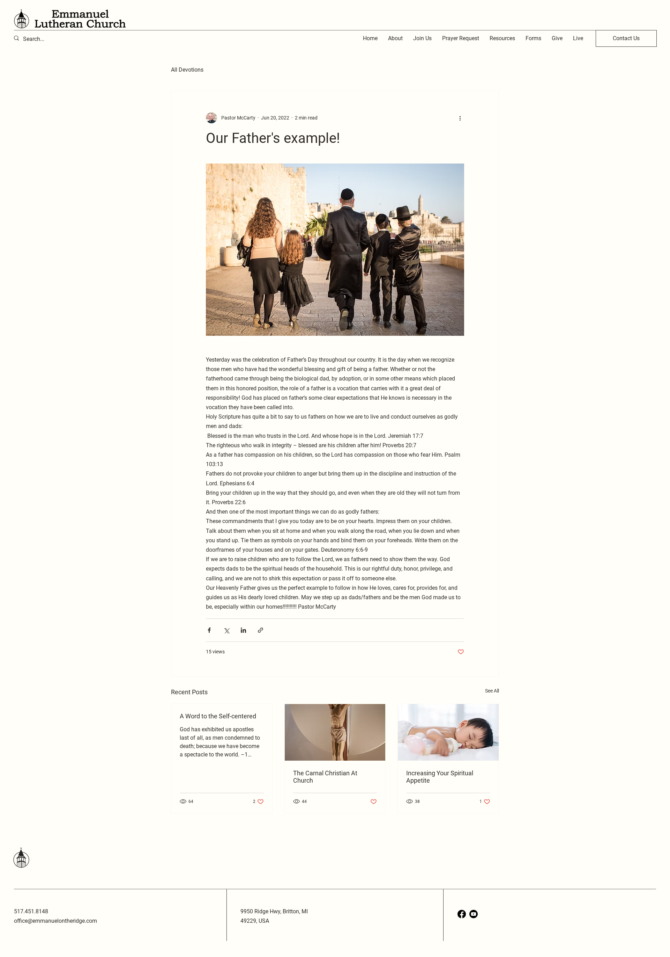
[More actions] (460, 118)
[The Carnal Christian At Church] (335, 732)
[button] (502, 38)
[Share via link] (260, 630)
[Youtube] (473, 914)
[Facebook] (461, 914)
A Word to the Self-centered (218, 716)
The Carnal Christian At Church (325, 776)
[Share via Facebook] (209, 630)
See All (492, 691)
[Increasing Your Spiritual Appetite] (448, 732)
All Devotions (187, 69)
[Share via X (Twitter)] (226, 630)
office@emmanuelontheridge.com (55, 921)
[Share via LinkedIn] (243, 630)
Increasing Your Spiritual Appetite (439, 776)
